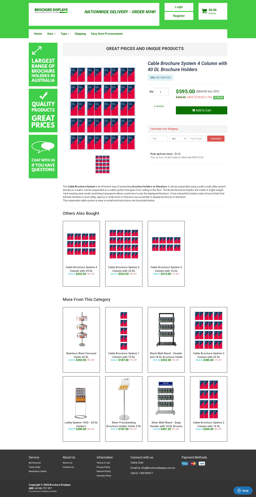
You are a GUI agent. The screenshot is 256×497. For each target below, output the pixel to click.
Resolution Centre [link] (37, 471)
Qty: (151, 91)
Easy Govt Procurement (107, 33)
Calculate (216, 138)
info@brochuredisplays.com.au (158, 467)
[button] (159, 106)
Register (179, 16)
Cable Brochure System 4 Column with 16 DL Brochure (166, 271)
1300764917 (146, 473)
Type (64, 33)
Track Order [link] (34, 467)
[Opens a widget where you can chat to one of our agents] (243, 491)
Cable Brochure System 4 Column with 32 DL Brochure (123, 271)
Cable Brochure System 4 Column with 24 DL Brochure (81, 271)
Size (50, 33)
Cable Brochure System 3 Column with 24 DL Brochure (208, 357)
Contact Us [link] (68, 467)
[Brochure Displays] (51, 11)
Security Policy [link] (104, 475)
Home (38, 33)
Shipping (80, 33)
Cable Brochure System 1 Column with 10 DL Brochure (123, 357)
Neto (54, 491)
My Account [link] (35, 462)
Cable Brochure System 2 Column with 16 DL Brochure (208, 426)
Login (179, 7)
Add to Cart (203, 110)
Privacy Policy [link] (103, 467)
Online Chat (137, 462)
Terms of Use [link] (103, 462)
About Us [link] (67, 462)
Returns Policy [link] (104, 471)
